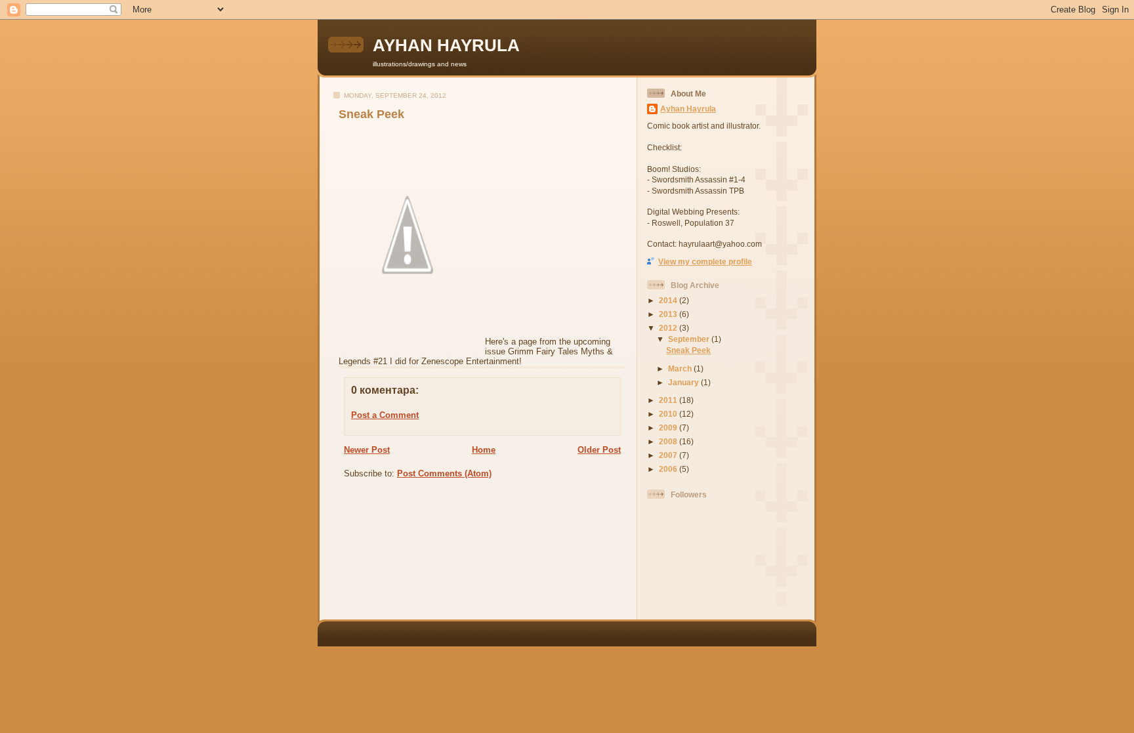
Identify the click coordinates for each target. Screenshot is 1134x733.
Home (483, 450)
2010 (669, 413)
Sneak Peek (371, 114)
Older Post (599, 450)
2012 (669, 328)
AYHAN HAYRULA (446, 45)
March (681, 368)
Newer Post (367, 450)
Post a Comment (385, 415)
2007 (669, 455)
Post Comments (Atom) (444, 473)
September (689, 339)
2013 (669, 314)
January (684, 382)
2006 (669, 469)
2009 (669, 427)
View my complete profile (705, 261)
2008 (669, 441)
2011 (669, 400)
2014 (669, 300)
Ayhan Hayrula (688, 108)
